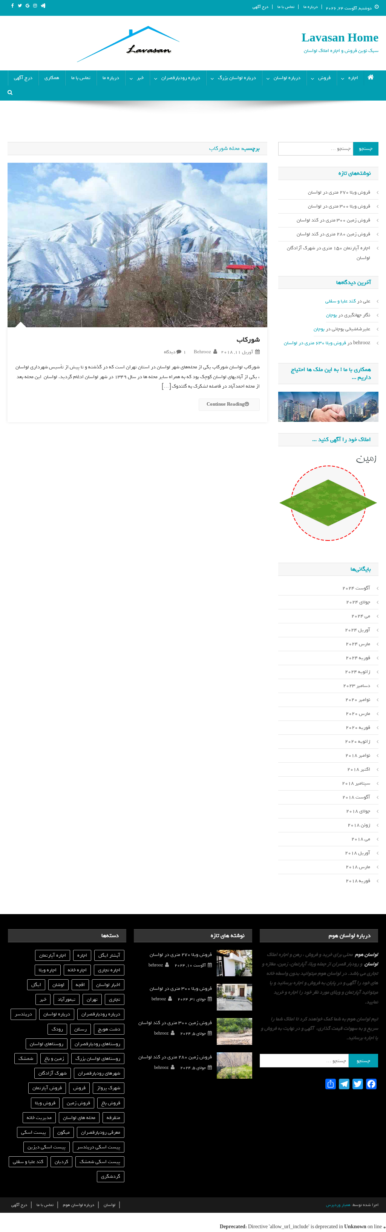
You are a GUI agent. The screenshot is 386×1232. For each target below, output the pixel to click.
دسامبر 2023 (356, 686)
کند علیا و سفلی (340, 301)
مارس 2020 (358, 714)
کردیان (61, 1162)
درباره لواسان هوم (78, 1204)
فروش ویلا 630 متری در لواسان (315, 343)
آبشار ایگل (109, 955)
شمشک (25, 1059)
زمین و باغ (54, 1059)
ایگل (36, 985)
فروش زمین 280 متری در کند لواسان (333, 234)
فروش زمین (78, 1103)
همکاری (51, 78)
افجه (80, 985)
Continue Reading (226, 404)
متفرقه (113, 1118)
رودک (57, 1029)
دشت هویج (109, 1029)
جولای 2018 (358, 811)
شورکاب (248, 339)
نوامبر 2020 (357, 700)
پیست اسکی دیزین (47, 1147)
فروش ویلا (45, 1103)
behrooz (202, 352)
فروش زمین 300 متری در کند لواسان (333, 220)
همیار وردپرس (338, 1204)
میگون (63, 1132)
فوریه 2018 (358, 881)
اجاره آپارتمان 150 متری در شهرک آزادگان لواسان (328, 253)
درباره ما (310, 6)
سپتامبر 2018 (356, 783)
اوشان (58, 985)
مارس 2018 (358, 867)
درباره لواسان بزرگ (237, 78)
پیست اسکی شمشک (100, 1162)
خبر (140, 78)
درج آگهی (260, 6)
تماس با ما (285, 6)
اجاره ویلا (48, 970)
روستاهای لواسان (46, 1044)
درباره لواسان (287, 78)
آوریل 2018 (357, 853)
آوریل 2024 (357, 630)
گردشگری (110, 1176)
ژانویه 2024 (357, 672)
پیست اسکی (33, 1132)
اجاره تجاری (109, 970)
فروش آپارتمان (47, 1088)
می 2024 (360, 616)
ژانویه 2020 (357, 741)
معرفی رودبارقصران (100, 1132)
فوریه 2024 (358, 658)
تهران (92, 999)
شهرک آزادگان (52, 1073)
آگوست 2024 (356, 588)
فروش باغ (110, 1103)
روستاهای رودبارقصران (97, 1044)
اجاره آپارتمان (52, 955)
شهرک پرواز (108, 1088)
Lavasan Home (340, 38)
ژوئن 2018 (359, 825)
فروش (324, 78)
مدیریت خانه (39, 1118)
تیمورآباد (66, 999)
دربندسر (23, 1014)
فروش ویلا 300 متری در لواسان (339, 206)
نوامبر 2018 (357, 755)
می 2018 (360, 839)
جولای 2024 (358, 602)
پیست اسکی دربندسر (98, 1147)
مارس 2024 (358, 644)
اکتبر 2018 (358, 769)
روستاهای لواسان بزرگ (97, 1059)
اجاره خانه (77, 970)
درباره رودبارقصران (180, 78)
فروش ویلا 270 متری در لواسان (339, 192)
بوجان (331, 315)
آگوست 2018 (356, 797)
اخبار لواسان (108, 985)
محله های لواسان (79, 1118)
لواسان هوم (366, 955)
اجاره (353, 78)
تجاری (114, 999)
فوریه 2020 (358, 727)
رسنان (80, 1029)
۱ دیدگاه (175, 352)
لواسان (371, 964)
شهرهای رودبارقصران (99, 1073)
